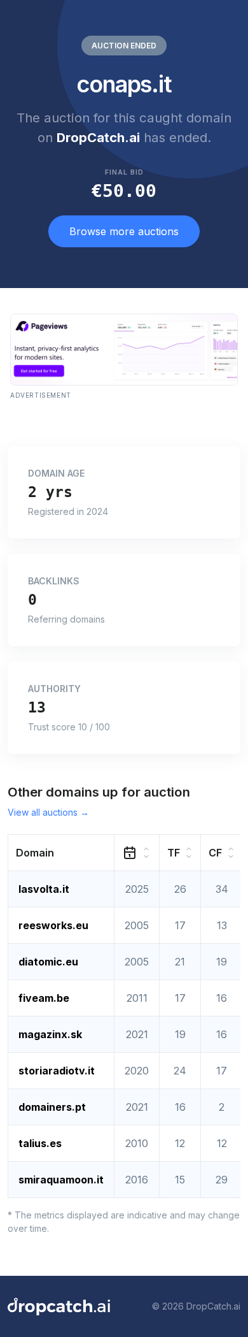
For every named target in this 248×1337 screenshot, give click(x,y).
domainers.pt (52, 1107)
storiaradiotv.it (56, 1070)
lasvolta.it (43, 889)
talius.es (40, 1143)
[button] (61, 852)
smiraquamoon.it (61, 1179)
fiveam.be (43, 998)
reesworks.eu (53, 925)
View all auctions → (48, 812)
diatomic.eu (48, 961)
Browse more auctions (124, 231)
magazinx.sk (50, 1034)
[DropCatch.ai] (59, 1306)
